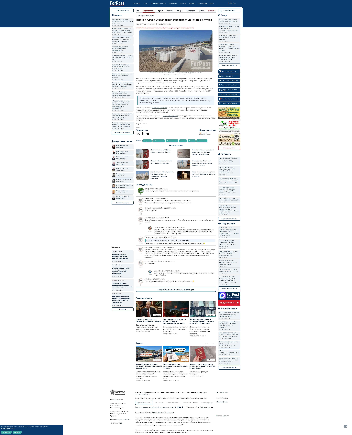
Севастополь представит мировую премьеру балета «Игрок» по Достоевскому (121, 124)
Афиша (192, 3)
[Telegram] (147, 133)
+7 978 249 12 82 (116, 423)
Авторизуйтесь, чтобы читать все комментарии (175, 290)
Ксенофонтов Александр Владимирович (124, 186)
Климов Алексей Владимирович (121, 158)
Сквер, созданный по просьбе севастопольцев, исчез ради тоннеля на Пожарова (122, 84)
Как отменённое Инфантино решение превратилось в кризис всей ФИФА (228, 57)
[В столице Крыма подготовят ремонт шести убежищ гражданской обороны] (183, 149)
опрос (185, 360)
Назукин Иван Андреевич (120, 175)
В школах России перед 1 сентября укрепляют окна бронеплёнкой (121, 66)
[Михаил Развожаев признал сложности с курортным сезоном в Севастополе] (149, 347)
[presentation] (206, 298)
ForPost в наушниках (229, 103)
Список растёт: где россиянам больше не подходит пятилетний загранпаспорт (202, 366)
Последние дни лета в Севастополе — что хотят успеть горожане (175, 366)
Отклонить (6, 432)
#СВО (146, 3)
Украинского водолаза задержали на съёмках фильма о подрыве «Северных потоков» (229, 47)
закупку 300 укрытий (170, 116)
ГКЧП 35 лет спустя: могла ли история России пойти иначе (229, 352)
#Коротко (173, 3)
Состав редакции (207, 403)
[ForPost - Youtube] (180, 407)
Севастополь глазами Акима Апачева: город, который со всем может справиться (121, 39)
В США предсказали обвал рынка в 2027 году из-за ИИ (228, 20)
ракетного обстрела (159, 108)
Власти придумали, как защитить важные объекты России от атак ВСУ (228, 262)
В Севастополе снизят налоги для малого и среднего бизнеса (122, 75)
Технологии (202, 3)
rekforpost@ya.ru (222, 402)
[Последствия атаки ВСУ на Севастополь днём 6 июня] (142, 149)
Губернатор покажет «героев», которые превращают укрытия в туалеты (204, 174)
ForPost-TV (187, 403)
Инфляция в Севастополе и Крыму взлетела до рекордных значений (228, 160)
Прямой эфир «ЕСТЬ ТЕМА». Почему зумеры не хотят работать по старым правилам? (228, 324)
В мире (179, 11)
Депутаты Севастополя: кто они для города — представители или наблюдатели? (121, 270)
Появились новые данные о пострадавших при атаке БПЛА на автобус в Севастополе (202, 321)
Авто (212, 3)
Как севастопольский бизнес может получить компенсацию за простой (228, 343)
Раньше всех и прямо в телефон (229, 89)
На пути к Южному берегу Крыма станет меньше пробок (229, 199)
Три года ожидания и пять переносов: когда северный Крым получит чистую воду (228, 180)
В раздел (122, 309)
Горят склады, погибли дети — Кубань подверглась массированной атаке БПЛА (174, 321)
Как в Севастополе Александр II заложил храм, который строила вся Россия (229, 314)
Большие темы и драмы (229, 94)
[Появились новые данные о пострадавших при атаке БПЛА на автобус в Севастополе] (203, 302)
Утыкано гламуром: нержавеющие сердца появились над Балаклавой (122, 285)
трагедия (211, 315)
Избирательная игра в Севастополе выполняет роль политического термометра (121, 299)
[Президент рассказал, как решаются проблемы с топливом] (149, 302)
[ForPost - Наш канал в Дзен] (183, 407)
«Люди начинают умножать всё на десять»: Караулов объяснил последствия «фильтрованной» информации (121, 104)
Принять (17, 432)
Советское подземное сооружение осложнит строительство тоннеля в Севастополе (227, 243)
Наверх (346, 426)
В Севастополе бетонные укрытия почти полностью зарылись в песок (202, 163)
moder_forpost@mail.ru (123, 420)
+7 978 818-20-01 (222, 398)
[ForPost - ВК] (178, 407)
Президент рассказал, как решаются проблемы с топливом (148, 320)
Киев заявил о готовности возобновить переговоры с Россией (228, 37)
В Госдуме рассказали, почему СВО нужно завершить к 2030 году (122, 57)
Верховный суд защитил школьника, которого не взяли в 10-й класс (122, 21)
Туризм (183, 3)
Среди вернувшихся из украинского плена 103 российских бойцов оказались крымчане (227, 170)
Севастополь (148, 11)
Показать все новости (122, 132)
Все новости (159, 403)
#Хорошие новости (158, 3)
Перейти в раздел (122, 203)
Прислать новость (122, 10)
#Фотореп (190, 11)
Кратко (195, 403)
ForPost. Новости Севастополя (163, 412)
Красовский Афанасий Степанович (123, 180)
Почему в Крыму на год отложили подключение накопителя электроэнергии (121, 94)
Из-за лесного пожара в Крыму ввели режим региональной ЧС (120, 48)
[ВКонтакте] (138, 133)
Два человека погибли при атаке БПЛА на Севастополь (228, 270)
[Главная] (117, 3)
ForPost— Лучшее (206, 407)
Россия (170, 11)
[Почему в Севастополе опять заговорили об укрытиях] (142, 160)
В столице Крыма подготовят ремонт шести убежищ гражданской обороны (203, 152)
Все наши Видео (227, 76)
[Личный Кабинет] (228, 3)
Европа (211, 360)
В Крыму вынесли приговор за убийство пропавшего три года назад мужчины (122, 115)
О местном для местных (229, 80)
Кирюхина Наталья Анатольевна (122, 192)
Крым (160, 11)
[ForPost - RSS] (175, 407)
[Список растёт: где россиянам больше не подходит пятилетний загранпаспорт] (203, 347)
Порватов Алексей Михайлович (122, 197)
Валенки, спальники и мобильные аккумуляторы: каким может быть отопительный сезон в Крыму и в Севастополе (229, 209)
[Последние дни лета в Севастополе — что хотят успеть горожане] (176, 347)
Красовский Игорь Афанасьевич (122, 169)
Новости (137, 3)
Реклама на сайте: (222, 392)
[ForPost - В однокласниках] (182, 407)
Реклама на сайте (116, 400)
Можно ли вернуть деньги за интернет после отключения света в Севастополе (228, 360)
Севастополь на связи (229, 71)
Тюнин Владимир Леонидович (122, 163)
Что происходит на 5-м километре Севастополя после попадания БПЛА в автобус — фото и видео (227, 190)
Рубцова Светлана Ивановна (122, 146)
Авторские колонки (173, 403)
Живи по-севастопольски (230, 99)
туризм (157, 360)
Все (137, 11)
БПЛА (185, 315)
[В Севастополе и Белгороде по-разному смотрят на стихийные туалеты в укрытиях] (142, 171)
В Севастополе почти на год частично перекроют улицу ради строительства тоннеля (122, 30)
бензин (157, 315)
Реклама (211, 11)
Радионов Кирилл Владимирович (122, 152)
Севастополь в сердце (229, 85)
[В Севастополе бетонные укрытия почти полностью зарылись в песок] (183, 160)
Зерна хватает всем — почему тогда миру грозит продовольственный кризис (229, 28)
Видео (201, 11)
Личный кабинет (229, 10)
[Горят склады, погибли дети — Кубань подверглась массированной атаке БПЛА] (176, 302)
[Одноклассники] (143, 133)
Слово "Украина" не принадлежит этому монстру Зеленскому (120, 256)
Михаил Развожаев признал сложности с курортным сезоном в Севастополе (149, 366)
